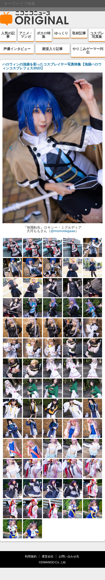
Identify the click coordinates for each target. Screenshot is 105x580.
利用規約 (31, 556)
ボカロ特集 (44, 34)
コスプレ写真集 (97, 34)
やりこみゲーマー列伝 (88, 50)
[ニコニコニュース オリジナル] (34, 18)
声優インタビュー (17, 49)
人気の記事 (8, 34)
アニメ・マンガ (26, 34)
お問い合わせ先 (69, 556)
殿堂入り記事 (52, 49)
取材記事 (79, 33)
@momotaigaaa (63, 231)
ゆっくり (61, 33)
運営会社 (47, 556)
